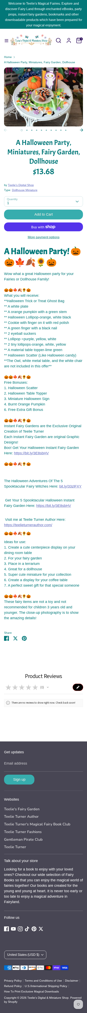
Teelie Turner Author (21, 816)
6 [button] (46, 130)
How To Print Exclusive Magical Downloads (31, 991)
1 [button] (22, 130)
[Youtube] (13, 928)
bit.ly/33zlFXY (70, 486)
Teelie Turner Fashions (23, 831)
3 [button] (31, 130)
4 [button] (36, 130)
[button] (47, 687)
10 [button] (65, 130)
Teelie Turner (15, 847)
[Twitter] (40, 928)
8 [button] (56, 130)
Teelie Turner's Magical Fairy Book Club (37, 824)
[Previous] (5, 130)
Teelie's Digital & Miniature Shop (48, 997)
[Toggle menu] (4, 40)
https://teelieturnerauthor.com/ (28, 525)
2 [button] (27, 130)
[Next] (81, 130)
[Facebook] (6, 928)
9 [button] (61, 130)
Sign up (19, 779)
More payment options (43, 237)
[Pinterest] (34, 928)
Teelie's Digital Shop (21, 185)
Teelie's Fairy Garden (21, 809)
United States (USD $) (23, 954)
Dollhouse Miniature (24, 190)
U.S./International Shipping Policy (46, 986)
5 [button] (41, 130)
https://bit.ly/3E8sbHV (31, 453)
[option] (43, 96)
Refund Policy (13, 986)
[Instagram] (20, 928)
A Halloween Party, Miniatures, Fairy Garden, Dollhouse (39, 62)
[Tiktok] (27, 928)
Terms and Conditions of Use (43, 980)
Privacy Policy (13, 980)
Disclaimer (71, 980)
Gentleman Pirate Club (23, 839)
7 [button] (51, 130)
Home (8, 57)
